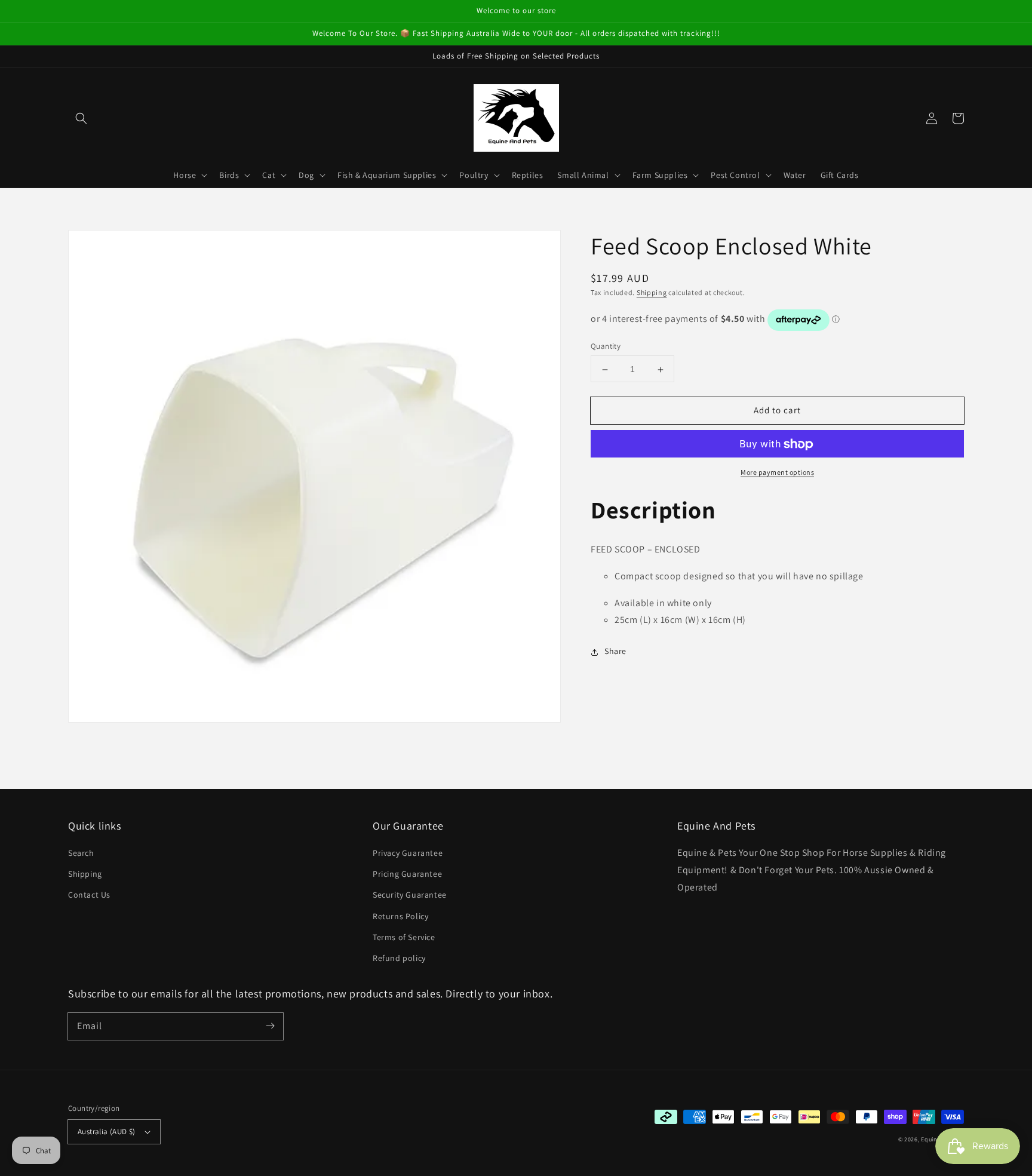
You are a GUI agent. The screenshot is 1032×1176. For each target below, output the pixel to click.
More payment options (777, 472)
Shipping (652, 292)
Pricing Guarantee (407, 873)
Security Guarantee (410, 894)
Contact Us (89, 894)
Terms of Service (404, 937)
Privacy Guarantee (408, 853)
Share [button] (615, 651)
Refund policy (399, 958)
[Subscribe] (270, 1026)
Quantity (606, 347)
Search (81, 853)
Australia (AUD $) (107, 1131)
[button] (81, 118)
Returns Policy (400, 916)
